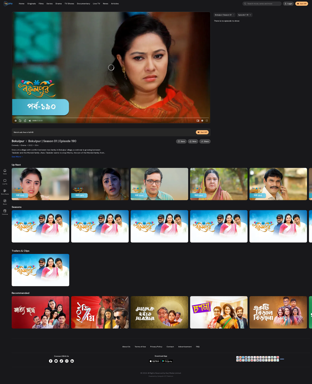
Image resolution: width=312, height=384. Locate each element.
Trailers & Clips (20, 250)
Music (5, 204)
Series (50, 3)
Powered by (161, 376)
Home (5, 174)
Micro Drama (5, 194)
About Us (126, 347)
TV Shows (69, 3)
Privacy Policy (156, 347)
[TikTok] (61, 361)
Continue (5, 214)
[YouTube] (56, 361)
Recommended (20, 293)
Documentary (83, 3)
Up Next (16, 164)
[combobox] (224, 15)
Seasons (16, 207)
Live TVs (4, 184)
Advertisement (185, 347)
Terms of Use (140, 347)
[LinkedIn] (72, 361)
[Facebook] (50, 361)
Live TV (96, 3)
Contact (170, 347)
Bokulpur (18, 141)
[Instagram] (66, 361)
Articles (115, 3)
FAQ (197, 347)
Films (41, 3)
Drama (59, 3)
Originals (31, 3)
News (105, 3)
